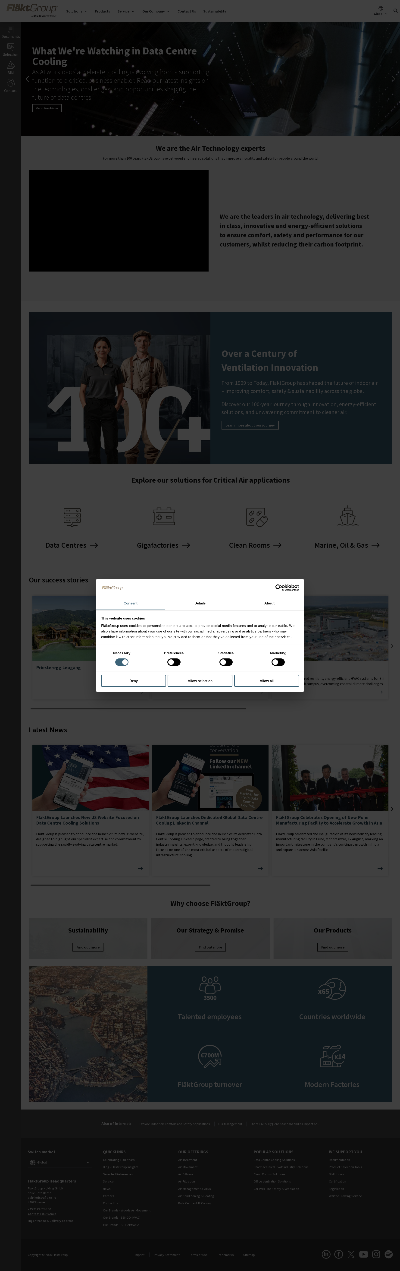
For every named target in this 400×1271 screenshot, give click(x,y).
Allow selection (200, 681)
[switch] (174, 662)
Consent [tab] (131, 603)
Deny (133, 681)
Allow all (267, 681)
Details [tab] (200, 603)
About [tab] (269, 603)
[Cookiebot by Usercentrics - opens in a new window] (279, 587)
